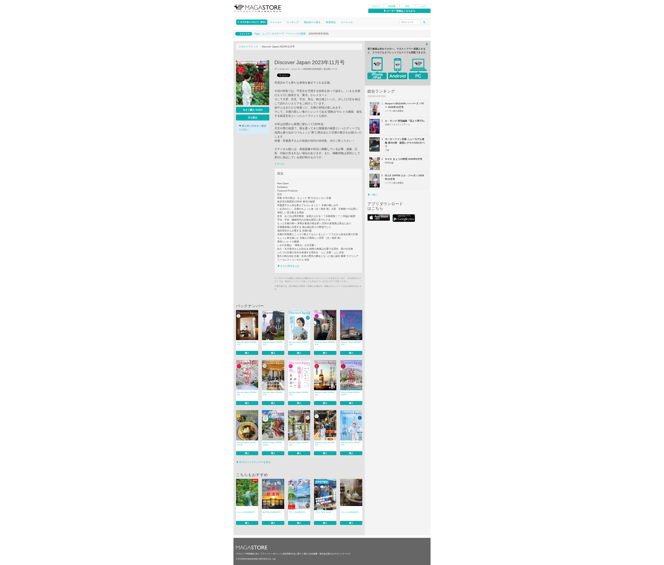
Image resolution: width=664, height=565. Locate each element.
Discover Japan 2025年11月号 (246, 443)
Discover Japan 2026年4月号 (247, 393)
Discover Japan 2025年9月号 (299, 443)
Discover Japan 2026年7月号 (299, 343)
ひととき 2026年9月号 (246, 512)
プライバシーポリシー (270, 554)
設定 (407, 6)
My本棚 (391, 6)
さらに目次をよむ (290, 266)
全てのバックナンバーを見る (254, 462)
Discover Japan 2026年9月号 (247, 343)
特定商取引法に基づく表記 (295, 554)
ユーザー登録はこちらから (401, 10)
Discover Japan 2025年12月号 (350, 393)
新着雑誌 (331, 22)
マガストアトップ (248, 46)
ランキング (293, 22)
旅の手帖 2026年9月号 (272, 512)
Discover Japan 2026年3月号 (273, 393)
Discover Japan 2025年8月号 (325, 443)
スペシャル (347, 22)
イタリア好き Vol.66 (323, 512)
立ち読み (252, 117)
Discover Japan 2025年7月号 (351, 443)
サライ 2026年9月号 (297, 512)
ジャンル (275, 22)
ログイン (376, 6)
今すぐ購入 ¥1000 (252, 109)
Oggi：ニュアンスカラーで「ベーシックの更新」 (281, 33)
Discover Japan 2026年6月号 (325, 343)
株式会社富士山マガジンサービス (335, 554)
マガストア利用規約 (245, 554)
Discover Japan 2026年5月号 (351, 343)
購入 (247, 353)
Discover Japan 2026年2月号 (299, 393)
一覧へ (374, 194)
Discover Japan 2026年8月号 (273, 343)
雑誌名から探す (312, 22)
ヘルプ (423, 6)
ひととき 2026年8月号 (350, 512)
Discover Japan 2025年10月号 (272, 443)
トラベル (279, 163)
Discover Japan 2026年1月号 (325, 393)
